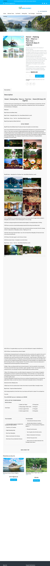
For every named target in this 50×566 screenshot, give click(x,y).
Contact (5, 1)
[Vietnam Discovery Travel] (25, 8)
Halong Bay (24, 13)
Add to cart (39, 76)
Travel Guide (39, 13)
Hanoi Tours (40, 79)
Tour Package (31, 13)
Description (7, 89)
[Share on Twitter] (30, 83)
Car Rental (17, 13)
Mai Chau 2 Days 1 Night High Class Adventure (34, 473)
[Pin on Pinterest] (33, 83)
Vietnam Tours (10, 13)
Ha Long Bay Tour (34, 79)
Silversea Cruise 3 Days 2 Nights (10, 473)
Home (4, 13)
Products (12, 25)
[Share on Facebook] (27, 83)
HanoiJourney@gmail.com (10, 3)
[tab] (7, 90)
